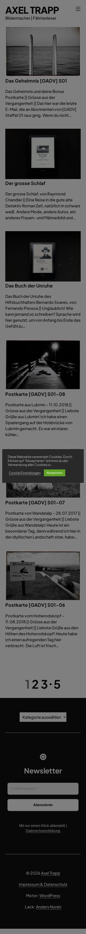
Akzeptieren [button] (55, 473)
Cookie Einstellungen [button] (25, 473)
